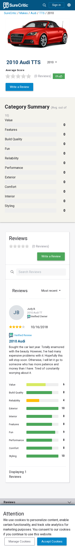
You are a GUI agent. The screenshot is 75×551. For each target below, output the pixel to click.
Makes (23, 13)
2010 (50, 62)
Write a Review (19, 87)
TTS (42, 13)
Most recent (49, 290)
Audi (33, 13)
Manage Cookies (20, 541)
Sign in (56, 5)
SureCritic (10, 13)
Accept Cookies (51, 541)
